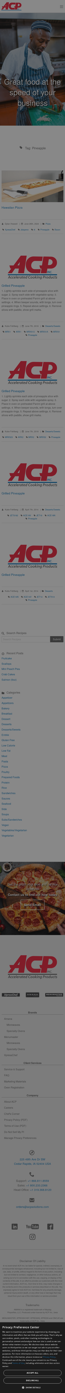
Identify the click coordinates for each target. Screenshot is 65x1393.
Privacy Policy (49, 1357)
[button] (32, 1387)
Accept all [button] (32, 1373)
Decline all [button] (32, 1380)
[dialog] (32, 1357)
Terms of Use (18, 1363)
